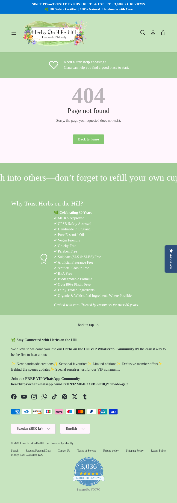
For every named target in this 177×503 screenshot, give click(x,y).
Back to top (86, 325)
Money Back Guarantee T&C (27, 454)
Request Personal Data (38, 450)
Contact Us (64, 450)
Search (14, 450)
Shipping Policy (135, 450)
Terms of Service (86, 450)
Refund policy (111, 450)
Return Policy (158, 450)
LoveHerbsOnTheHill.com (34, 443)
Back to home (88, 139)
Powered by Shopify (62, 443)
